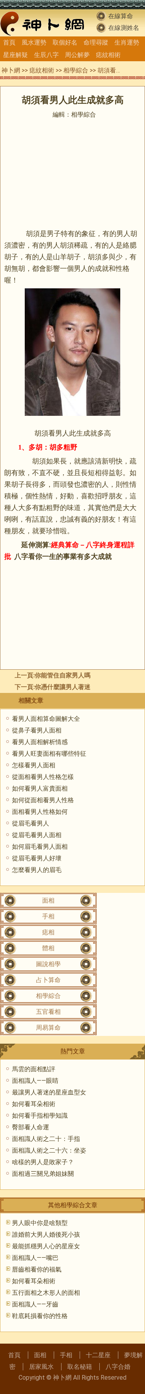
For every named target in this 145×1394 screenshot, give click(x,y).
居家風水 (41, 1366)
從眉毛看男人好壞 (36, 858)
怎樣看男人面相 (33, 765)
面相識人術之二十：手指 (46, 1138)
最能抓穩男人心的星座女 (46, 1246)
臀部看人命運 (30, 1127)
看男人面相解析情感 (40, 742)
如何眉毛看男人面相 (40, 846)
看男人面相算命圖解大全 (46, 718)
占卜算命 (48, 980)
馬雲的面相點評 (33, 1069)
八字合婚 (118, 1366)
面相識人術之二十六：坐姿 (49, 1150)
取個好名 (65, 42)
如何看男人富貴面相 (40, 788)
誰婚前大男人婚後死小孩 (46, 1234)
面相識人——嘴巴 (35, 1257)
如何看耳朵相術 (33, 1104)
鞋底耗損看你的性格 (40, 1316)
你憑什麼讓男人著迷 (62, 687)
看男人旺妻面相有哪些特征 (49, 753)
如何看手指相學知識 (40, 1115)
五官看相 (48, 1011)
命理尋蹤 (96, 42)
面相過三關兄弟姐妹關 (43, 1173)
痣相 (48, 932)
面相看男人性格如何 (40, 811)
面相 (48, 900)
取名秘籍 (79, 1366)
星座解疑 (15, 55)
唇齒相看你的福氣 (36, 1269)
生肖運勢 (126, 42)
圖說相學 (48, 964)
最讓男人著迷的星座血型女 (49, 1092)
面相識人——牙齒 (35, 1304)
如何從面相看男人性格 (43, 800)
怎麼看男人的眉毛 (36, 870)
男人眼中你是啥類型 (40, 1223)
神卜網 (11, 70)
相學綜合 (75, 70)
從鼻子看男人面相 (36, 730)
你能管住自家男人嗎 (62, 675)
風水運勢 (34, 42)
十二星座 (98, 1355)
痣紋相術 (108, 55)
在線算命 (120, 16)
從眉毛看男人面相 (36, 835)
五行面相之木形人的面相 (46, 1292)
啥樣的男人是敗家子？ (43, 1162)
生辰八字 (46, 55)
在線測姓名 (123, 27)
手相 (48, 916)
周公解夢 (77, 55)
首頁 (9, 42)
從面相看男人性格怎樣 (43, 777)
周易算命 (48, 1027)
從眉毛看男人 (30, 823)
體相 (48, 948)
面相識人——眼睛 (35, 1080)
